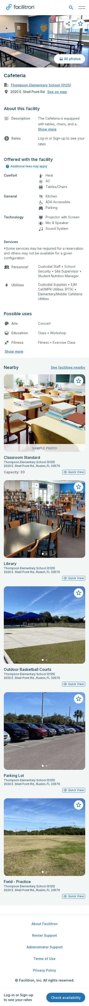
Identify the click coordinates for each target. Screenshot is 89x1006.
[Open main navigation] (82, 7)
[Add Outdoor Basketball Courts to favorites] (78, 593)
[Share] (68, 23)
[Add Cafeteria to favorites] (80, 23)
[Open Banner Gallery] (44, 41)
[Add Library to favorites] (78, 487)
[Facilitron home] (20, 10)
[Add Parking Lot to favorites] (78, 699)
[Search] (71, 7)
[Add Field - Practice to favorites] (78, 805)
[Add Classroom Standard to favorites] (78, 381)
